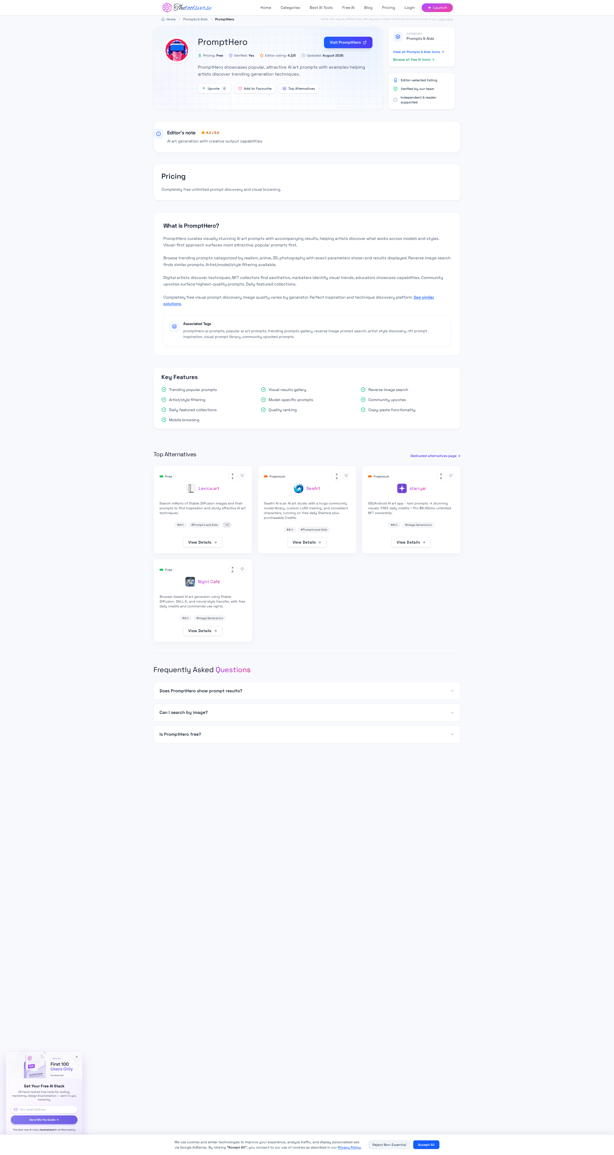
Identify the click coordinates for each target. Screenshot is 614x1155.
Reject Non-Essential (389, 1145)
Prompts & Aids (420, 38)
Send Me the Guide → (44, 1120)
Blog (368, 7)
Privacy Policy (349, 1147)
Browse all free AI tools (412, 59)
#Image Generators (418, 525)
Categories (290, 7)
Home (265, 7)
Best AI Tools (321, 7)
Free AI (348, 7)
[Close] (77, 1057)
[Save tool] (242, 476)
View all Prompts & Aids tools (416, 52)
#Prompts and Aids (204, 525)
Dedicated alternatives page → (435, 456)
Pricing (388, 7)
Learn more (445, 19)
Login (410, 7)
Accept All (426, 1145)
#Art (180, 525)
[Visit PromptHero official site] (176, 50)
